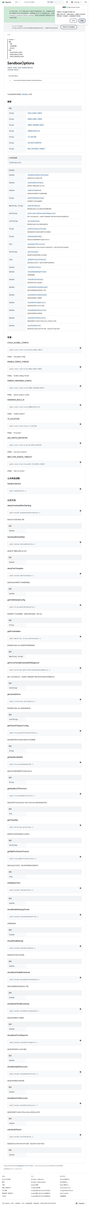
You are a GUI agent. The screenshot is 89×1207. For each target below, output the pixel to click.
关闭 (73, 21)
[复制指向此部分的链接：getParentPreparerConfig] (30, 726)
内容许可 (21, 1165)
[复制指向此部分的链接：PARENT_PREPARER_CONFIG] (33, 381)
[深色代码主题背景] (80, 348)
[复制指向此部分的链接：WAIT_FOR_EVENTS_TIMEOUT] (34, 457)
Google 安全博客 (35, 1187)
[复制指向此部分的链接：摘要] (13, 102)
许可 (23, 1203)
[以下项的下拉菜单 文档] (19, 2)
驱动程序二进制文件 (7, 1193)
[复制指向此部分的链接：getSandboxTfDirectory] (28, 789)
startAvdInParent (33, 325)
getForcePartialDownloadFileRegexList (41, 213)
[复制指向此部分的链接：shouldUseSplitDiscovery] (29, 1067)
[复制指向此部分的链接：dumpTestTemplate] (25, 569)
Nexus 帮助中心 (64, 1185)
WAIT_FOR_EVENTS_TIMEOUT (36, 149)
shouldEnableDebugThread (36, 272)
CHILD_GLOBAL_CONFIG (35, 113)
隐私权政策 (29, 1203)
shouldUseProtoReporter (36, 302)
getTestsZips (32, 252)
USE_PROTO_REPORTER (34, 143)
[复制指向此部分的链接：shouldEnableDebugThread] (31, 910)
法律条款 (17, 1203)
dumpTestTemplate (34, 190)
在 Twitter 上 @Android (37, 1179)
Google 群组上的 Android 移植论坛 (40, 1196)
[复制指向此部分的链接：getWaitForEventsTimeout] (30, 852)
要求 (3, 1182)
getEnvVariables (33, 206)
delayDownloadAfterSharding (37, 175)
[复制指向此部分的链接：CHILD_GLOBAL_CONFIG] (30, 343)
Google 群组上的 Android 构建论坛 (40, 1193)
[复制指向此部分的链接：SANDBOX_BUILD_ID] (26, 400)
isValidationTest (33, 267)
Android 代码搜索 (29, 2)
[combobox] (55, 2)
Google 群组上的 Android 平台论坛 (40, 1190)
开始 (82, 21)
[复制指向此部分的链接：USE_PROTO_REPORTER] (29, 438)
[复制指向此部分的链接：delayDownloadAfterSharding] (33, 506)
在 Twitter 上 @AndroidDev (38, 1182)
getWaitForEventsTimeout (36, 259)
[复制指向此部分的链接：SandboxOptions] (22, 484)
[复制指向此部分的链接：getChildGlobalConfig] (27, 600)
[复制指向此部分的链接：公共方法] (17, 500)
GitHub (4, 1196)
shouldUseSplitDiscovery (36, 310)
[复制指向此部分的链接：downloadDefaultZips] (26, 537)
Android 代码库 (6, 1179)
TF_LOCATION (32, 137)
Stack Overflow (64, 1193)
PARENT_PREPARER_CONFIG (36, 125)
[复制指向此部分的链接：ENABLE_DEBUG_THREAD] (30, 362)
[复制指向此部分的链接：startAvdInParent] (23, 1130)
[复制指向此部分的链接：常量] (13, 337)
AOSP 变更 (13, 17)
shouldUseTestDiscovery (36, 318)
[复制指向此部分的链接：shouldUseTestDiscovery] (29, 1098)
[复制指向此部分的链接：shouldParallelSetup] (25, 941)
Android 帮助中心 (65, 1179)
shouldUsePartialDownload (36, 295)
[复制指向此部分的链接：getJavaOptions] (22, 694)
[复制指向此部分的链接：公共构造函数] (21, 478)
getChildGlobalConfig (35, 198)
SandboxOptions (14, 162)
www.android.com (65, 1187)
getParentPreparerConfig (36, 229)
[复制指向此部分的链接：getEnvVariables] (22, 631)
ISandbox (25, 94)
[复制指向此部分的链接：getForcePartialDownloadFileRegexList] (41, 663)
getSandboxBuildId (34, 236)
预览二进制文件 (6, 1187)
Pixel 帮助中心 (64, 1182)
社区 (12, 1203)
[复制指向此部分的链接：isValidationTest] (22, 883)
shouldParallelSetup (35, 279)
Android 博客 (34, 1185)
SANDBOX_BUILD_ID (34, 131)
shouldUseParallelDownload (37, 287)
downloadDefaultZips (35, 182)
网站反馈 (36, 1203)
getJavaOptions (33, 221)
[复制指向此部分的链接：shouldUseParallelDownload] (31, 972)
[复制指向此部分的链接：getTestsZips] (19, 820)
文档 (16, 2)
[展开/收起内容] (15, 40)
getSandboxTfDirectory (35, 244)
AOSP (8, 34)
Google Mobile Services (66, 1190)
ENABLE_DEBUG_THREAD (35, 119)
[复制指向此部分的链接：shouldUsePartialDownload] (31, 1004)
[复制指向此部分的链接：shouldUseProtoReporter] (29, 1035)
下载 (3, 1185)
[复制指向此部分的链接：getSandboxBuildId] (24, 757)
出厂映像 (4, 1190)
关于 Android (5, 1203)
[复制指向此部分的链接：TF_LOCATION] (21, 419)
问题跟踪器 (63, 1196)
